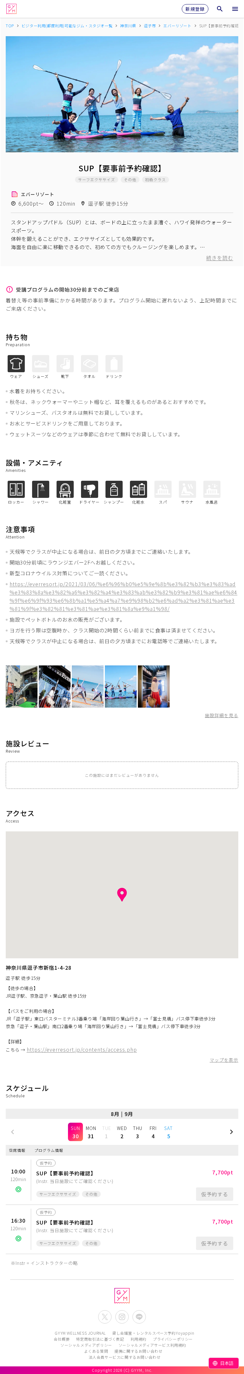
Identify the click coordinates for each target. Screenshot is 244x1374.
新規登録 (195, 9)
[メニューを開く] (235, 9)
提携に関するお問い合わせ (138, 1351)
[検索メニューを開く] (220, 9)
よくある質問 (96, 1351)
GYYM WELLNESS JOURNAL (80, 1333)
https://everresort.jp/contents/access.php (82, 1049)
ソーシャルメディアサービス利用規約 (152, 1345)
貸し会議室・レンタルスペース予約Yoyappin (153, 1333)
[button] (13, 1132)
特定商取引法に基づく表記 (100, 1339)
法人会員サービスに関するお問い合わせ (125, 1357)
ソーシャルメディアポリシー (86, 1345)
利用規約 (138, 1339)
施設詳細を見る (221, 715)
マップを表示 (224, 1060)
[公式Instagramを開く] (122, 1317)
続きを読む (219, 257)
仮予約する (214, 1194)
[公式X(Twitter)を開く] (105, 1317)
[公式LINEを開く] (139, 1317)
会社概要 (62, 1339)
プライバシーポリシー (173, 1339)
